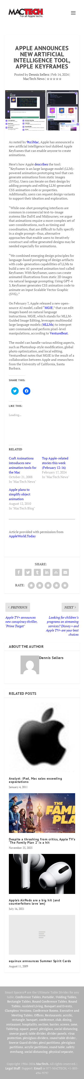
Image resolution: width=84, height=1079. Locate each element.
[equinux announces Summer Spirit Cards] (42, 935)
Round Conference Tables (49, 1001)
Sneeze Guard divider (23, 1042)
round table (57, 1047)
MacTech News (34, 78)
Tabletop (12, 1029)
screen (64, 1024)
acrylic (67, 1015)
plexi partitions (49, 1042)
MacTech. (42, 1064)
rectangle (18, 1020)
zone (74, 1024)
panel (34, 1029)
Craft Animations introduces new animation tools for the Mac (22, 465)
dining (67, 1020)
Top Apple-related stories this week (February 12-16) (55, 463)
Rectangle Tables (19, 1001)
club (58, 1020)
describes (41, 164)
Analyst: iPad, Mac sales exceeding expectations (35, 780)
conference (46, 1020)
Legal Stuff (12, 1068)
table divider (37, 1033)
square (24, 1029)
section (43, 1024)
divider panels (56, 1033)
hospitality (29, 1024)
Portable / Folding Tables (59, 997)
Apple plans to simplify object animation (19, 494)
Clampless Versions (18, 1010)
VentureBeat (59, 333)
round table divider (63, 1038)
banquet (32, 1020)
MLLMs (47, 324)
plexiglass (46, 1029)
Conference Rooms (45, 1010)
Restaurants (53, 1015)
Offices (39, 1015)
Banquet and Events (58, 1006)
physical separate (61, 1052)
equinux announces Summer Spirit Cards (40, 961)
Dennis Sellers (39, 74)
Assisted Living (32, 1006)
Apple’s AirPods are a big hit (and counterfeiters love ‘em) (34, 902)
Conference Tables (28, 997)
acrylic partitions (36, 1047)
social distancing (65, 1029)
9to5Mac (33, 142)
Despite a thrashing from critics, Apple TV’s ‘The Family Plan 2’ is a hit (42, 841)
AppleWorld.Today (22, 536)
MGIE (49, 307)
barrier (54, 1024)
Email (38, 1068)
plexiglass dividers (35, 1038)
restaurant (13, 1024)
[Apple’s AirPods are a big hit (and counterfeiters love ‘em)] (42, 874)
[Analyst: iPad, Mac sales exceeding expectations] (42, 737)
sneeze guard (18, 1033)
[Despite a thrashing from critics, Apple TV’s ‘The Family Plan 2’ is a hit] (42, 813)
